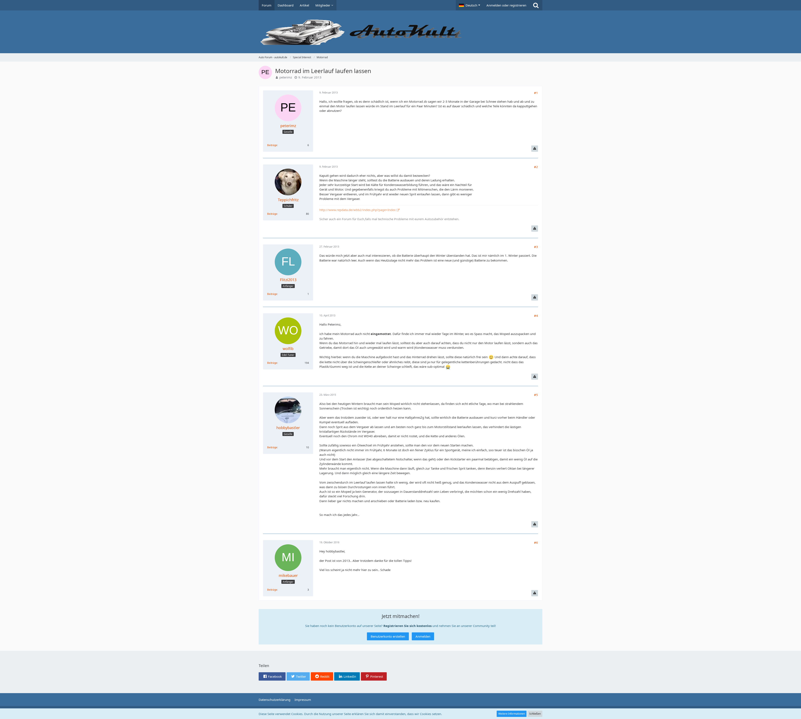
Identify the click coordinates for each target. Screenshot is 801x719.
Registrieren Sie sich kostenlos (407, 626)
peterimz (285, 77)
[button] (469, 5)
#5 (536, 395)
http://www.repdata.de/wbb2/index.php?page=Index (357, 210)
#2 (536, 167)
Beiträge (272, 145)
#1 (536, 93)
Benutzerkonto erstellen (388, 636)
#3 (536, 247)
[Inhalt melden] (534, 148)
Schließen (535, 713)
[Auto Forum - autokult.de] (400, 32)
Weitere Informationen (511, 713)
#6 (536, 542)
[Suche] (535, 5)
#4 (536, 315)
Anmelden (423, 636)
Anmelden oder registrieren (506, 5)
